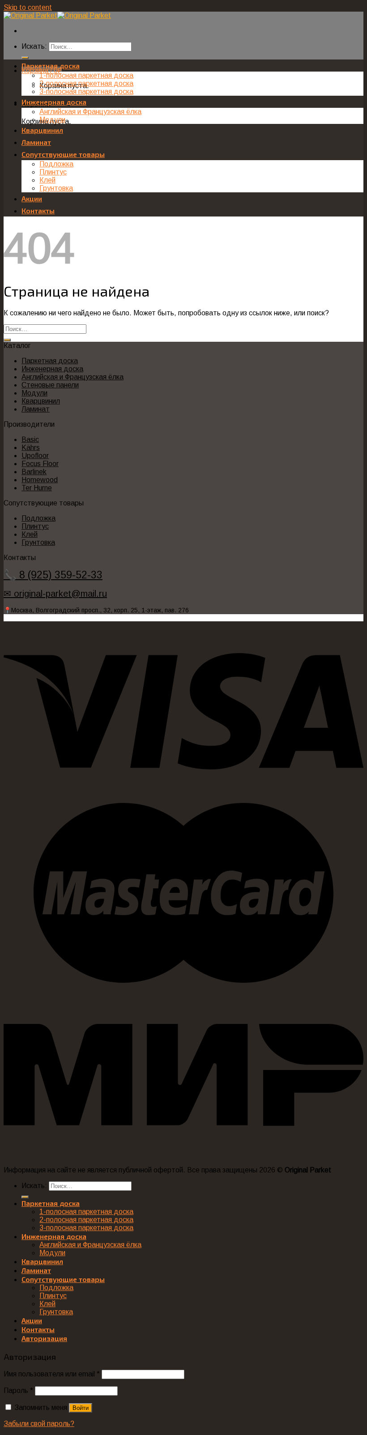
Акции (31, 198)
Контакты (38, 210)
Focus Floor (40, 463)
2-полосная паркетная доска (86, 83)
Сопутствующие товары (63, 154)
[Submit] (7, 340)
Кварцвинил (42, 130)
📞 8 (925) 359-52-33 (53, 575)
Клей (47, 180)
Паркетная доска (50, 65)
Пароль (18, 1390)
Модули (52, 119)
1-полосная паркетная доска (86, 75)
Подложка (56, 164)
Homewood (39, 480)
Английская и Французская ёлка (90, 111)
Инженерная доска (53, 102)
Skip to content (28, 7)
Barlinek (34, 472)
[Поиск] (25, 57)
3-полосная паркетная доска (86, 91)
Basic (30, 439)
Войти (81, 1408)
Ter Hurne (36, 488)
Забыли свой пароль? (39, 1423)
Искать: (34, 46)
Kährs (30, 447)
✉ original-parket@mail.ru (55, 594)
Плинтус (53, 172)
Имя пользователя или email (52, 1374)
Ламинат (36, 142)
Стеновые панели (50, 385)
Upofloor (35, 455)
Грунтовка (56, 188)
